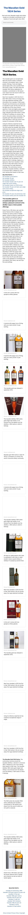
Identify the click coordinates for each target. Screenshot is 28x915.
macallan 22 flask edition (14, 906)
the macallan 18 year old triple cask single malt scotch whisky (14, 187)
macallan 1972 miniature (14, 901)
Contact (9, 913)
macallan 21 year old (14, 899)
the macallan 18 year (8, 178)
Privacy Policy (15, 913)
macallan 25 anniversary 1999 (14, 890)
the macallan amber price (9, 195)
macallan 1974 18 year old (14, 897)
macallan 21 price (14, 904)
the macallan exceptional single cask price (13, 191)
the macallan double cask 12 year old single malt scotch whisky (13, 182)
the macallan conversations (10, 176)
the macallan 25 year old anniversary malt (14, 194)
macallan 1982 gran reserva (14, 896)
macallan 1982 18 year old (14, 902)
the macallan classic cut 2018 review (13, 185)
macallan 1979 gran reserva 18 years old (14, 892)
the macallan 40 (21, 195)
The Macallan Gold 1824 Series (14, 9)
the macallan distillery (8, 180)
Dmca (4, 913)
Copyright (22, 913)
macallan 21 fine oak (14, 894)
